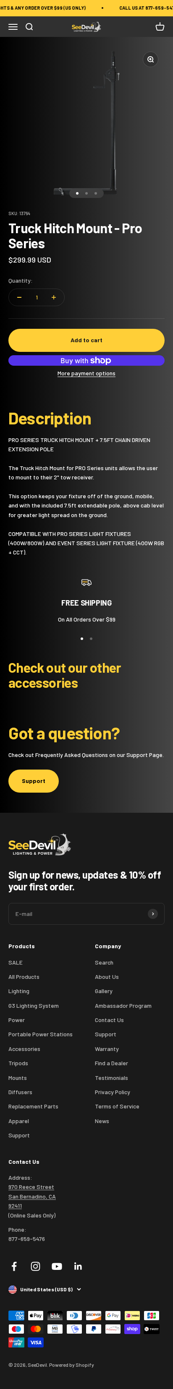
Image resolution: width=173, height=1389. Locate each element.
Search (104, 962)
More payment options (86, 373)
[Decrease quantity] (19, 297)
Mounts (17, 1077)
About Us (107, 976)
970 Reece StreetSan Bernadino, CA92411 (32, 1196)
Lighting (18, 990)
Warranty (107, 1048)
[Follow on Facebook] (14, 1266)
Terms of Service (117, 1106)
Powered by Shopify (71, 1365)
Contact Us (109, 1019)
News (102, 1120)
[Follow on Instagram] (35, 1266)
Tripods (18, 1062)
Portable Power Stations (40, 1034)
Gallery (104, 990)
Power (16, 1019)
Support (33, 780)
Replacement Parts (33, 1106)
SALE (15, 962)
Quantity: (20, 280)
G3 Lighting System (33, 1005)
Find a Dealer (111, 1062)
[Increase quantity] (53, 297)
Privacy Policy (112, 1091)
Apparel (18, 1120)
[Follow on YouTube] (57, 1266)
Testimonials (111, 1077)
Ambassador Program (123, 1005)
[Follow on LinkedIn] (78, 1266)
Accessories (24, 1048)
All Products (23, 976)
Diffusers (20, 1091)
